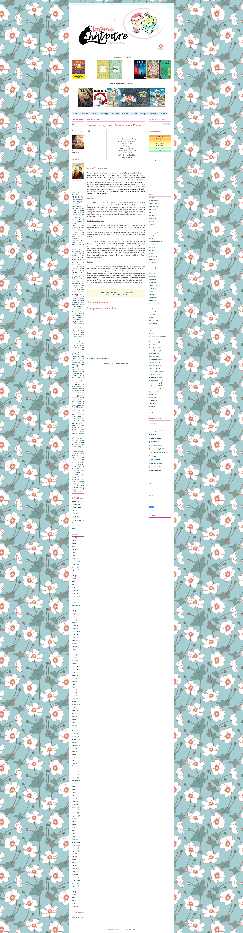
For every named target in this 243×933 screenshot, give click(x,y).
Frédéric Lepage (76, 310)
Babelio (160, 141)
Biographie (152, 209)
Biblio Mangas (104, 114)
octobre (74, 567)
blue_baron (122, 929)
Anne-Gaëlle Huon (77, 221)
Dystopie (151, 239)
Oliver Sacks (81, 420)
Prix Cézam (75, 513)
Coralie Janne (76, 280)
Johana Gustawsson (77, 336)
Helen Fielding (78, 323)
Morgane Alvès (76, 409)
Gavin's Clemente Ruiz (78, 311)
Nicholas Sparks (76, 414)
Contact (160, 150)
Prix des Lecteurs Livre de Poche (76, 517)
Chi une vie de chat (154, 348)
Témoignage (152, 320)
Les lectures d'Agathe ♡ (157, 449)
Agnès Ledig (75, 201)
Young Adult (152, 323)
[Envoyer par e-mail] (125, 292)
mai (73, 546)
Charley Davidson (153, 342)
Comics (151, 221)
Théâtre (151, 317)
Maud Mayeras (76, 401)
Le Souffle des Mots (156, 470)
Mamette (151, 395)
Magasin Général (153, 392)
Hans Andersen (76, 319)
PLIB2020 (74, 510)
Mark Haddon (75, 390)
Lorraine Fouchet (76, 375)
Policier (151, 288)
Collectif (74, 278)
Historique (151, 256)
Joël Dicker (81, 343)
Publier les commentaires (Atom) (120, 363)
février (74, 555)
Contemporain (152, 227)
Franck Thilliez (116, 294)
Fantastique (152, 247)
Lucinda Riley (76, 381)
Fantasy (151, 250)
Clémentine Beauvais (78, 274)
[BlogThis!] (127, 292)
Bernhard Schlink (76, 248)
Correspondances (153, 230)
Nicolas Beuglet (76, 416)
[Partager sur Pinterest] (132, 292)
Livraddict (160, 136)
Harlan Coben (78, 321)
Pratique (151, 294)
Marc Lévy (78, 384)
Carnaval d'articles (77, 504)
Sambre (151, 406)
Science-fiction (152, 303)
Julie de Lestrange (79, 345)
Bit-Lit (150, 212)
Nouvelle (151, 282)
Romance (151, 300)
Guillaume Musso (77, 317)
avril (73, 549)
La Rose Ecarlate (153, 362)
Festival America (76, 507)
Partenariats (153, 114)
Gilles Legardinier (77, 315)
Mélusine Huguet (76, 412)
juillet (73, 541)
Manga (150, 274)
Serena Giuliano (77, 455)
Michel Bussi (76, 407)
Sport (150, 309)
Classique (151, 218)
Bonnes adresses (76, 501)
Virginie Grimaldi (78, 489)
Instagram (160, 148)
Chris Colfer (76, 263)
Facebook (159, 146)
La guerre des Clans (154, 365)
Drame (150, 236)
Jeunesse (151, 262)
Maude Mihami (76, 403)
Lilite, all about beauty (156, 463)
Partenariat (152, 285)
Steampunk (152, 312)
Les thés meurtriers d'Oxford (156, 389)
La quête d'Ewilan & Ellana (156, 371)
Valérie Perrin (80, 481)
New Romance (152, 279)
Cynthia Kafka (76, 282)
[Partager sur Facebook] (131, 292)
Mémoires (151, 277)
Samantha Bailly (77, 448)
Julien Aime (76, 347)
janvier (74, 558)
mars (73, 552)
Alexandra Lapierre (76, 205)
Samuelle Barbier (77, 450)
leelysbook (153, 456)
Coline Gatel (78, 276)
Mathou (82, 397)
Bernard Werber (76, 246)
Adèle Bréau (76, 192)
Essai (150, 244)
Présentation (163, 114)
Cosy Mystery (152, 233)
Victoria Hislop (80, 485)
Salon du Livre (76, 525)
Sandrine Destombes (78, 452)
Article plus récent (92, 358)
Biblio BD (94, 114)
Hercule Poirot (152, 353)
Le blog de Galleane (156, 438)
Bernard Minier (76, 244)
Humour (151, 259)
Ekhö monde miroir (154, 351)
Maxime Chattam (76, 405)
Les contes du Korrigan (155, 383)
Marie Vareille (76, 386)
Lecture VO (152, 265)
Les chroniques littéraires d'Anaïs (159, 452)
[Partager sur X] (129, 292)
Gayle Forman (78, 313)
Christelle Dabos (76, 264)
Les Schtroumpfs (153, 374)
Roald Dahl (81, 444)
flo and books (154, 434)
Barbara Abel (76, 236)
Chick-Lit (151, 215)
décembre (75, 561)
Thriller (124, 294)
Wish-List (125, 114)
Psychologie (152, 297)
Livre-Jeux (151, 271)
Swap (73, 528)
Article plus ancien (105, 358)
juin (73, 544)
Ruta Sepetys (78, 446)
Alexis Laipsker (76, 207)
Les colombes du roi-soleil (156, 380)
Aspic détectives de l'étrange (156, 336)
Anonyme (74, 223)
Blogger (133, 929)
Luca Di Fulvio (76, 379)
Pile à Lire (134, 114)
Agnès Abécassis (77, 199)
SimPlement (160, 143)
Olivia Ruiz (78, 422)
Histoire (151, 253)
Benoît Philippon (76, 242)
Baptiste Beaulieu (77, 234)
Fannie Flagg (78, 296)
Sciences (151, 306)
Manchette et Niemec (78, 382)
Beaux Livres (152, 206)
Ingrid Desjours (76, 325)
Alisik (150, 333)
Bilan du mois (115, 114)
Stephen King (80, 468)
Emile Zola (81, 295)
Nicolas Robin (75, 418)
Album (150, 198)
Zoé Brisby (78, 491)
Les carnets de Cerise (154, 377)
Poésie (150, 291)
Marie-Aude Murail (77, 388)
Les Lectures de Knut (156, 445)
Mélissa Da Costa (77, 411)
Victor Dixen (76, 483)
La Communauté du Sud (155, 359)
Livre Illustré (152, 268)
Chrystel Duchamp (77, 266)
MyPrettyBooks (155, 442)
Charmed (151, 345)
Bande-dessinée (153, 203)
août (73, 538)
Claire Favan (75, 268)
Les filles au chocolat (154, 386)
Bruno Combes (75, 249)
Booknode (159, 138)
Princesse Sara (152, 403)
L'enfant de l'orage (154, 356)
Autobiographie (153, 201)
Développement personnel (156, 241)
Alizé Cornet (75, 208)
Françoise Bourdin (77, 308)
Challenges (143, 114)
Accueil (75, 114)
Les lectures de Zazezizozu (158, 467)
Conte (150, 224)
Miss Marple (152, 397)
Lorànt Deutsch (76, 377)
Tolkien (76, 474)
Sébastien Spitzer (79, 472)
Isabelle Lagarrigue (77, 327)
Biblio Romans (84, 114)
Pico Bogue (152, 400)
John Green (75, 338)
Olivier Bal (75, 424)
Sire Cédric (75, 457)
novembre (75, 564)
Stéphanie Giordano (79, 470)
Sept (150, 412)
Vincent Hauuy (78, 487)
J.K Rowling (75, 328)
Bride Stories (152, 339)
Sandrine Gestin (78, 453)
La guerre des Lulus (154, 368)
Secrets (151, 409)
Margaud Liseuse (155, 460)
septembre (75, 570)
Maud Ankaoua (78, 399)
